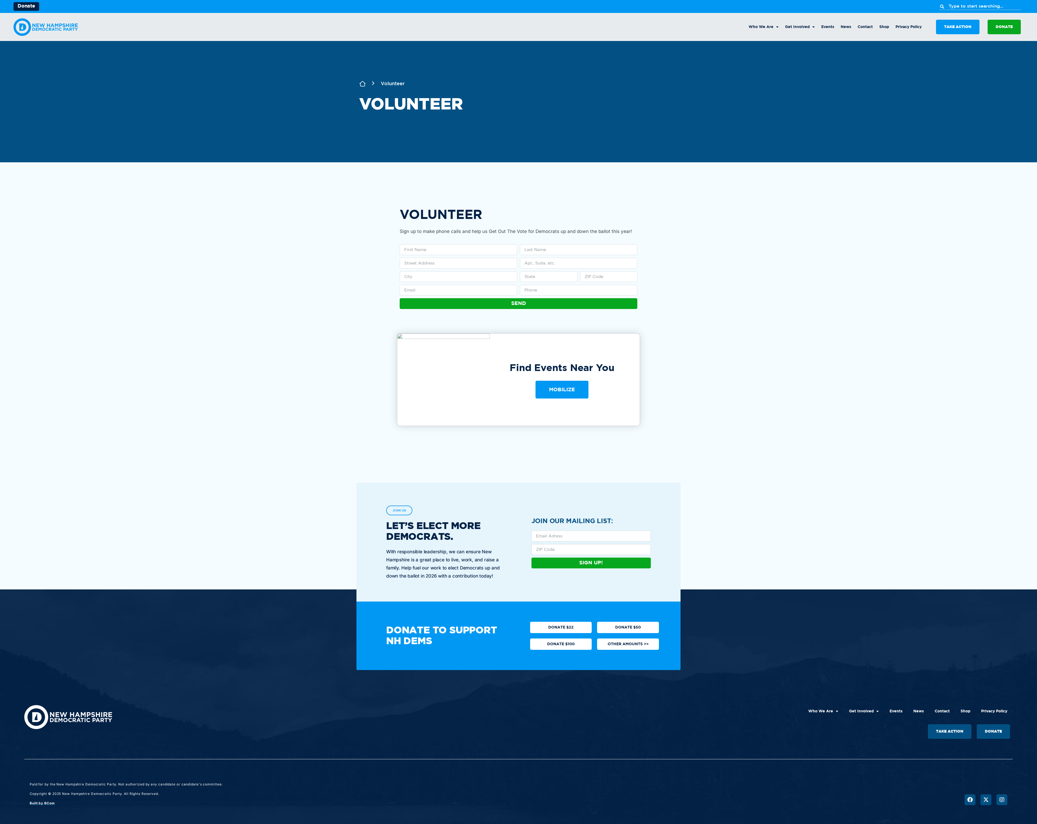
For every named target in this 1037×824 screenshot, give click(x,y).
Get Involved (797, 27)
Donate (26, 6)
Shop (884, 27)
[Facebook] (970, 799)
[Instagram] (1001, 799)
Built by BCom (42, 803)
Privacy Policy (908, 27)
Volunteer (393, 83)
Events (827, 27)
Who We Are (761, 27)
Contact (865, 27)
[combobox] (980, 6)
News (846, 27)
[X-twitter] (986, 799)
